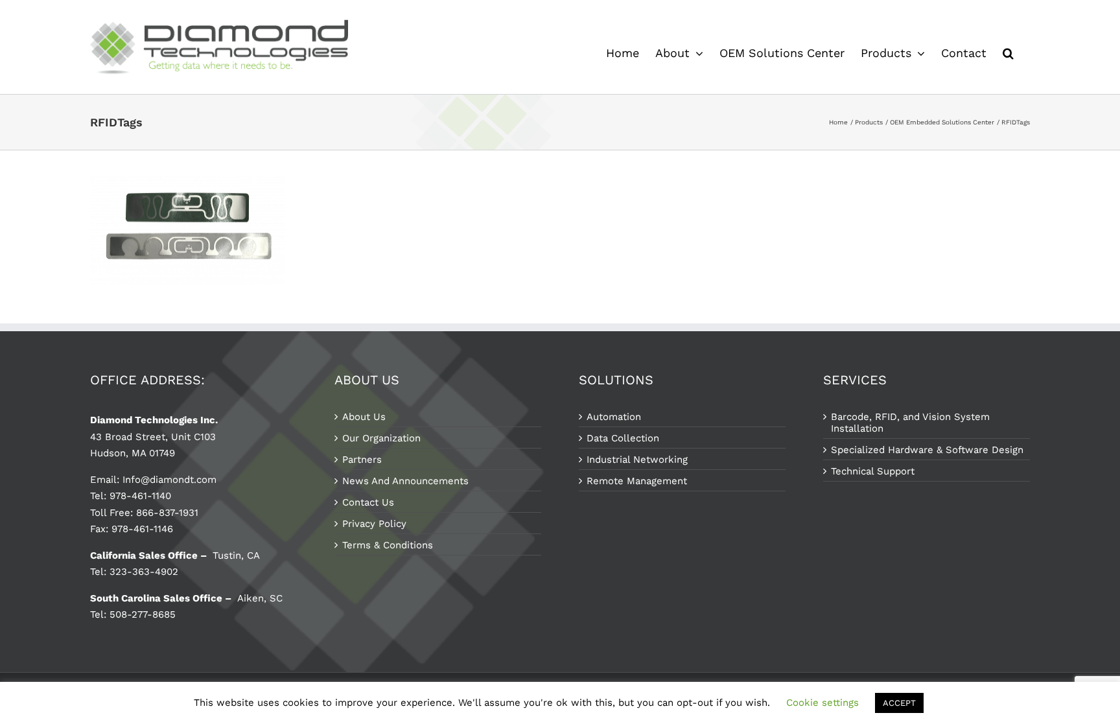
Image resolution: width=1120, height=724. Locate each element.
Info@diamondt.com (169, 479)
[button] (1008, 53)
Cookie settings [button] (822, 702)
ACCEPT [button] (899, 703)
